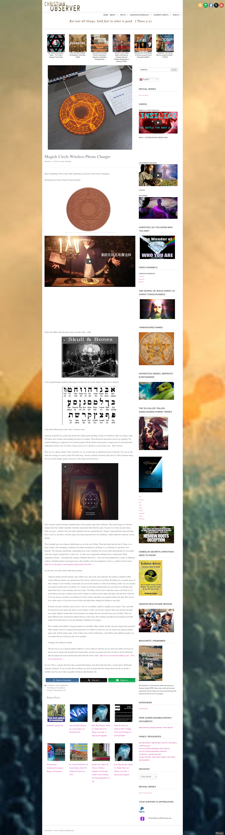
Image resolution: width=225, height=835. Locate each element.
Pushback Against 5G (55, 725)
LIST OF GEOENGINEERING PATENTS (153, 751)
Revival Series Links (145, 793)
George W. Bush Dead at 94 (56, 690)
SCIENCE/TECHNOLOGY (139, 15)
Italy (140, 505)
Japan (140, 516)
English (145, 79)
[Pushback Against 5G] (56, 720)
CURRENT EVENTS (161, 15)
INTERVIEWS (143, 709)
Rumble (141, 282)
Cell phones (51, 685)
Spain (140, 508)
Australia (142, 513)
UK (140, 502)
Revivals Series (144, 95)
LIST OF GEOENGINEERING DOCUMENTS (154, 748)
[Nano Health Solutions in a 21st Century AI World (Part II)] (79, 720)
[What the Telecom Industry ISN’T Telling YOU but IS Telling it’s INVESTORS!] (123, 720)
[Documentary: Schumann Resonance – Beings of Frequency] (56, 759)
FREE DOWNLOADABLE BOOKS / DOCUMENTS (156, 727)
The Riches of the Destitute (56, 688)
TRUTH (123, 15)
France (141, 510)
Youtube (141, 276)
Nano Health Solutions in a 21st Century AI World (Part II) (77, 728)
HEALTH (176, 15)
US (140, 497)
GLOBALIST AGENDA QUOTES (150, 754)
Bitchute (141, 279)
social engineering (62, 685)
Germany (142, 519)
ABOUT (112, 15)
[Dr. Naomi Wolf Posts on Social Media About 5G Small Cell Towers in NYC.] (79, 759)
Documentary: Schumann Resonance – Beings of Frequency (56, 767)
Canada (141, 500)
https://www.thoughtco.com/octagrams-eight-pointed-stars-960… (69, 564)
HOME (105, 15)
